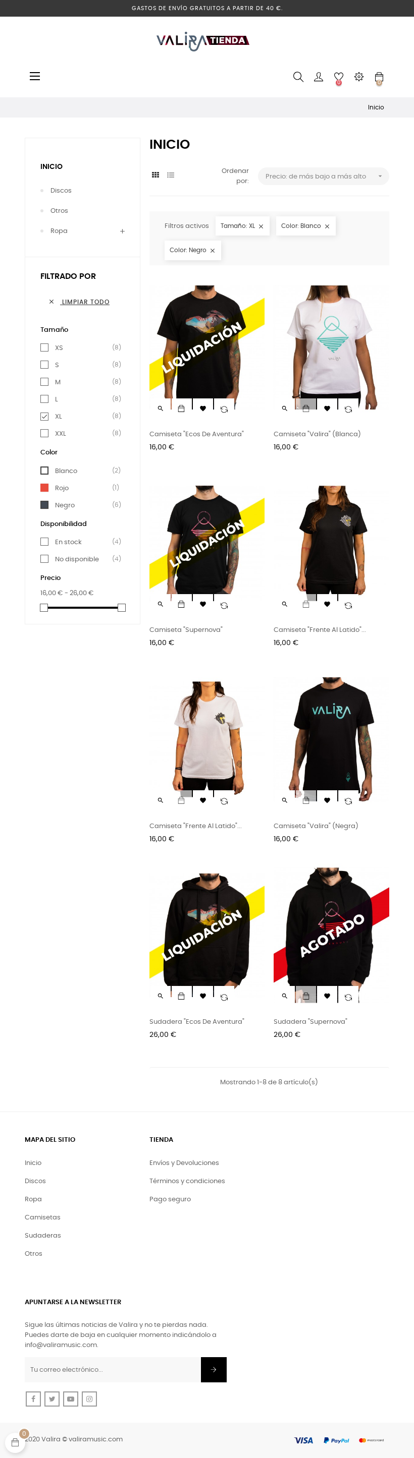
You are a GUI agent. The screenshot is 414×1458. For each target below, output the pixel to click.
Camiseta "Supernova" (186, 630)
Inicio (51, 166)
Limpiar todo (79, 301)
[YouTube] (70, 1399)
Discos (61, 191)
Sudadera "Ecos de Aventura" (196, 1022)
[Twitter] (52, 1399)
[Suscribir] (214, 1369)
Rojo (84, 488)
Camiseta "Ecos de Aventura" (196, 434)
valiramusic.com (96, 1439)
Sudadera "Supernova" (310, 1022)
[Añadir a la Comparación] (224, 408)
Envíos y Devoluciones (184, 1163)
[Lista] (171, 175)
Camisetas (43, 1217)
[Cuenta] (318, 77)
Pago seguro (170, 1199)
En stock (84, 542)
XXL (84, 433)
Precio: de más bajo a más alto (325, 176)
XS (84, 348)
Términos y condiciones (187, 1181)
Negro (84, 505)
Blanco (84, 471)
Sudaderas (43, 1236)
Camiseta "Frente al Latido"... (320, 630)
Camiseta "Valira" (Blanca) (317, 434)
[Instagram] (89, 1399)
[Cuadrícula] (155, 175)
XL (84, 416)
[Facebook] (33, 1399)
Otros (59, 211)
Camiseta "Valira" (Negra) (316, 826)
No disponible (84, 559)
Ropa (59, 231)
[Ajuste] (359, 77)
